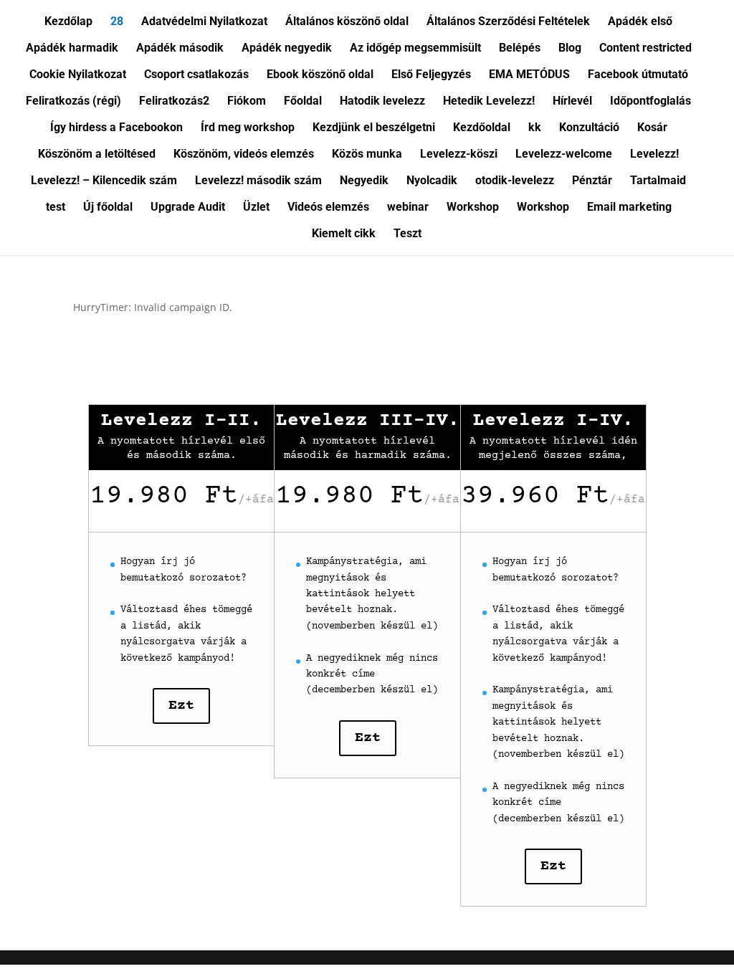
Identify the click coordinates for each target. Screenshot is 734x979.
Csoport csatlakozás (196, 75)
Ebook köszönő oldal (320, 75)
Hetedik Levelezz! (489, 102)
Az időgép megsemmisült (415, 48)
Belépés (519, 48)
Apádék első (640, 22)
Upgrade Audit (188, 208)
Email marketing (629, 208)
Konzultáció (589, 128)
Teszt (407, 234)
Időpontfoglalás (650, 102)
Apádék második (180, 48)
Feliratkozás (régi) (73, 102)
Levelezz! (654, 155)
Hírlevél (572, 102)
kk (534, 128)
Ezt (181, 705)
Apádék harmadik (72, 48)
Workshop (473, 208)
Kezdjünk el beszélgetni (374, 128)
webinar (408, 208)
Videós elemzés (328, 208)
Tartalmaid (658, 181)
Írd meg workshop (248, 128)
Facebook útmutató (638, 75)
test (55, 208)
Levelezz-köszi (458, 155)
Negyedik (364, 181)
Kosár (652, 128)
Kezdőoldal (481, 128)
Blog (569, 48)
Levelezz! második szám (258, 181)
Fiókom (246, 102)
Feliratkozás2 (174, 102)
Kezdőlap (68, 22)
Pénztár (592, 181)
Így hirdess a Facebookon (116, 128)
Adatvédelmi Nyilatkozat (204, 22)
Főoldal (303, 102)
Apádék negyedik (287, 48)
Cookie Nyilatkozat (77, 75)
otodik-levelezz (514, 181)
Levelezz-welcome (563, 155)
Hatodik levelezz (382, 102)
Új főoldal (108, 208)
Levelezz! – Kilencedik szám (104, 181)
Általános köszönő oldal (347, 22)
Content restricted (645, 48)
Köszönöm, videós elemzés (243, 155)
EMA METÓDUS (529, 75)
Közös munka (367, 155)
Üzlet (256, 208)
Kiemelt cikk (344, 234)
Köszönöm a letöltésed (97, 155)
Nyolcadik (431, 181)
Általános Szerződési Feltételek (508, 22)
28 (116, 22)
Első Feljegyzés (431, 75)
